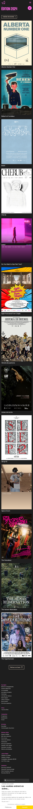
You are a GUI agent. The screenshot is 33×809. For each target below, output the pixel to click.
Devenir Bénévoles (6, 688)
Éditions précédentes (6, 749)
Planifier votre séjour (6, 745)
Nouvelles (3, 726)
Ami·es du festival (5, 740)
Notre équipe (4, 697)
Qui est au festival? (6, 767)
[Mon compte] (22, 2)
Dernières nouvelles (6, 747)
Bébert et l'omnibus (7, 116)
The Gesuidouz (6, 560)
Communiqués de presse (7, 728)
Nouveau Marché (5, 773)
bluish (3, 165)
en (18, 2)
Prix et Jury (4, 738)
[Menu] (30, 2)
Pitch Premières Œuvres (7, 771)
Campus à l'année (6, 755)
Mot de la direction (6, 736)
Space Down (5, 511)
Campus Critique (5, 757)
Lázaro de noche (7, 412)
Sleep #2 (4, 461)
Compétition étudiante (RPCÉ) (8, 759)
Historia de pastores (8, 363)
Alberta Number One (8, 67)
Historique (4, 694)
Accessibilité (4, 690)
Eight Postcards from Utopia (10, 313)
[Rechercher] (26, 2)
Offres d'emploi (5, 699)
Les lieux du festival (6, 696)
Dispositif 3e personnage (7, 769)
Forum (2, 719)
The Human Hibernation (9, 609)
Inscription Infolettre (6, 692)
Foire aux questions (6, 703)
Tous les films (4, 709)
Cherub (3, 215)
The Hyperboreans (7, 659)
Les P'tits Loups (5, 761)
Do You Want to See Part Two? (11, 264)
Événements (4, 718)
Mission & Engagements (7, 686)
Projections (4, 716)
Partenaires (4, 741)
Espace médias (5, 734)
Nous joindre (4, 701)
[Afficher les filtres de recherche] (30, 8)
